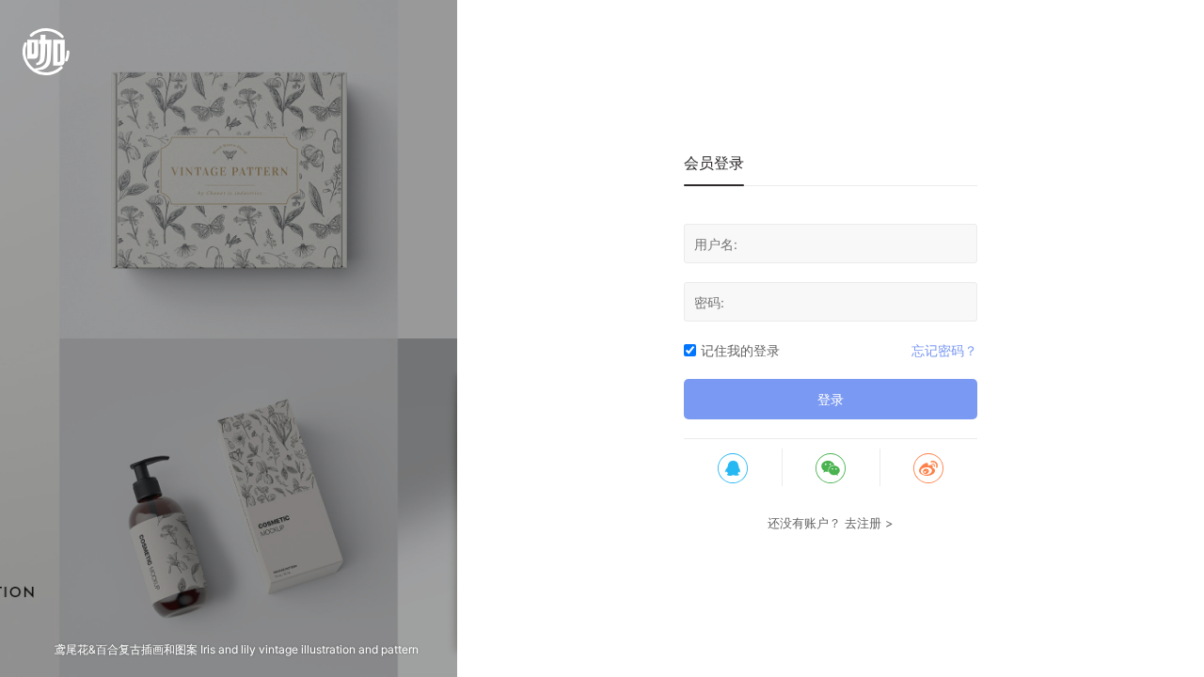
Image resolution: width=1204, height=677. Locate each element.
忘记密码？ (944, 350)
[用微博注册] (928, 467)
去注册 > (869, 522)
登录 (830, 399)
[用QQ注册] (733, 467)
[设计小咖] (46, 61)
